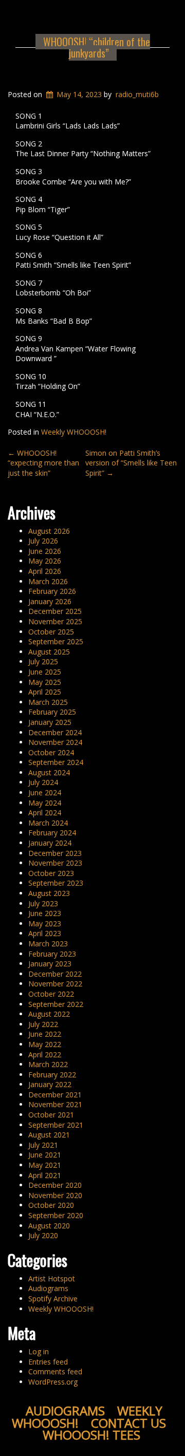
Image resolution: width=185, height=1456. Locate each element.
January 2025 (49, 722)
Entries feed (48, 1362)
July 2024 (43, 782)
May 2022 (44, 1044)
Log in (38, 1351)
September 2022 (55, 1004)
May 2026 (44, 561)
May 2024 (44, 803)
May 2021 (44, 1165)
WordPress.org (53, 1382)
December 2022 (55, 974)
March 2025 (48, 702)
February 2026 (52, 591)
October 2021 (51, 1114)
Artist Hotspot (51, 1278)
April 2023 (44, 933)
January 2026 (49, 601)
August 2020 (49, 1225)
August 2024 (49, 772)
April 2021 (44, 1175)
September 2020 (55, 1215)
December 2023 (55, 853)
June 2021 (44, 1155)
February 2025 (52, 712)
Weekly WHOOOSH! (73, 432)
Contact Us (128, 1422)
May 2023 (44, 923)
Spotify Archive (53, 1298)
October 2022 (51, 994)
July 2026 (43, 541)
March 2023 (48, 943)
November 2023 (55, 863)
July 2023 (43, 903)
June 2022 (44, 1034)
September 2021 (55, 1125)
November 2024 (55, 742)
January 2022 (49, 1084)
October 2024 (51, 752)
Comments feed (55, 1371)
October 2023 (51, 873)
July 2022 (43, 1024)
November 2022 (55, 983)
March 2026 (48, 581)
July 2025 (43, 661)
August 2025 (49, 652)
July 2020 (43, 1235)
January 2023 (49, 963)
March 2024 (48, 823)
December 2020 (55, 1185)
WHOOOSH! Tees (91, 1434)
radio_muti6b (137, 94)
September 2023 (55, 883)
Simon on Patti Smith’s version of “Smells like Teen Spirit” (131, 463)
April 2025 (44, 692)
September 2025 (55, 641)
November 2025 (55, 621)
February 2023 (52, 954)
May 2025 (44, 682)
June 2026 (44, 551)
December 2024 (55, 732)
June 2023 (44, 913)
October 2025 (51, 632)
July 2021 (43, 1145)
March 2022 (48, 1064)
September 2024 (55, 762)
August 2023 (49, 893)
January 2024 (49, 843)
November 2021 (55, 1104)
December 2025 (55, 611)
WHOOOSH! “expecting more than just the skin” (43, 463)
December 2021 (55, 1094)
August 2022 (49, 1014)
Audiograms (48, 1288)
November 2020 (55, 1195)
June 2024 (44, 792)
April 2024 (44, 812)
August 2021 (49, 1135)
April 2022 (44, 1054)
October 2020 (51, 1205)
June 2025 (44, 672)
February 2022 (52, 1074)
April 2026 (44, 571)
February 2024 (52, 832)
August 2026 (49, 531)
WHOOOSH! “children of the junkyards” (96, 47)
